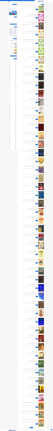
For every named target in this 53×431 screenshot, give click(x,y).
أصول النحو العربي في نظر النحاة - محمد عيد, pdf (33, 56)
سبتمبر (15, 82)
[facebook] (11, 0)
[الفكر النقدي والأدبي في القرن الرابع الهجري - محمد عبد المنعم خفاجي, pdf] (41, 237)
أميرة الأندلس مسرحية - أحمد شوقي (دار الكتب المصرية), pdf (32, 394)
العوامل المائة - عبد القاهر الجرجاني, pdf (34, 301)
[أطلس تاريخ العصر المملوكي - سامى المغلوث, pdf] (41, 330)
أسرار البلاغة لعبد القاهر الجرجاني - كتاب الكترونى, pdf (33, 284)
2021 (15, 107)
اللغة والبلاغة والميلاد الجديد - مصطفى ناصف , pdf (33, 242)
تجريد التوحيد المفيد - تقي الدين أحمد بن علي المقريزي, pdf (32, 157)
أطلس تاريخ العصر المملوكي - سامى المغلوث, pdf (33, 326)
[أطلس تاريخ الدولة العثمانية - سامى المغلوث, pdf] (41, 338)
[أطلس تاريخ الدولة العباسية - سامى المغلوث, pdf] (41, 347)
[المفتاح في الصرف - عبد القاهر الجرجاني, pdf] (41, 313)
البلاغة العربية (37, 91)
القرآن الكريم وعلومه (36, 74)
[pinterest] (14, 0)
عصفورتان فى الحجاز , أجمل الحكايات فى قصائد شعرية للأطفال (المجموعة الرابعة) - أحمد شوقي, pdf (30, 403)
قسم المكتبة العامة (15, 36)
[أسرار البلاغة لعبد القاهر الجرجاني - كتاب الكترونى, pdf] (41, 287)
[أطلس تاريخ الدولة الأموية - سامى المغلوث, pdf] (41, 355)
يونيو (15, 72)
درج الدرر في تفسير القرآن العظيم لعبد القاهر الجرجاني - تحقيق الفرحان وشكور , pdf (30, 73)
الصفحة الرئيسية (33, 0)
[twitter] (14, 13)
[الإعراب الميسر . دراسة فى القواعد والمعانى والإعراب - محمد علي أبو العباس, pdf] (41, 9)
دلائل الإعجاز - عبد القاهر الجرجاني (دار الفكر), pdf (33, 267)
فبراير (15, 76)
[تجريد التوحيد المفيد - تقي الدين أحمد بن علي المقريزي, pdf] (41, 161)
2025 (15, 68)
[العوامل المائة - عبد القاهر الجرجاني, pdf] (41, 304)
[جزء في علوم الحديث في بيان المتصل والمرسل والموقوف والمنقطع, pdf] (41, 135)
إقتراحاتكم (25, 0)
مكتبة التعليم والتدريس (18, 1)
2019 (15, 130)
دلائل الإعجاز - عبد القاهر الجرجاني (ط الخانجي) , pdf (33, 90)
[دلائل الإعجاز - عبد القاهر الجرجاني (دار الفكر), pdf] (41, 271)
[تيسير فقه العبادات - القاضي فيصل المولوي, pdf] (41, 152)
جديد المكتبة (31, 0)
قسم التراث (15, 31)
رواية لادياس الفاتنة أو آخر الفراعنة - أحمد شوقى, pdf (33, 377)
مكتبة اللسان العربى (37, 430)
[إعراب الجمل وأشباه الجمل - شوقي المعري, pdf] (41, 51)
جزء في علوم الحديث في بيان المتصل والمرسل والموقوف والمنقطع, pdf (31, 132)
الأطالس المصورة (36, 327)
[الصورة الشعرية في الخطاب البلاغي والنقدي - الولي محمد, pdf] (41, 211)
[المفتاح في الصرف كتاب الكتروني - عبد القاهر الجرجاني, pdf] (41, 321)
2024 (15, 78)
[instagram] (12, 13)
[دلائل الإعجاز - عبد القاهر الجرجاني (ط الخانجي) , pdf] (41, 93)
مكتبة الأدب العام (21, 1)
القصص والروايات (36, 378)
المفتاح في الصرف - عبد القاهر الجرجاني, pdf (34, 309)
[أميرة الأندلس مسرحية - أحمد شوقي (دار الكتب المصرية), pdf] (41, 397)
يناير (15, 77)
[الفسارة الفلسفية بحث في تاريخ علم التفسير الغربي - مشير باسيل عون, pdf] (41, 228)
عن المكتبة (27, 0)
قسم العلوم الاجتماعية (15, 33)
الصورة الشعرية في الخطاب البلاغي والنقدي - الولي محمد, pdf (32, 208)
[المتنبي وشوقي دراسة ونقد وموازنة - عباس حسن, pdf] (41, 254)
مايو (15, 73)
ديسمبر (15, 69)
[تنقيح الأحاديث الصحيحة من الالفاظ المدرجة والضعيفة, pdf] (41, 127)
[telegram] (15, 0)
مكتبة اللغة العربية (24, 1)
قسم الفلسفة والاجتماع (11, 34)
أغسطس (15, 70)
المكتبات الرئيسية (31, 1)
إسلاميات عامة (37, 150)
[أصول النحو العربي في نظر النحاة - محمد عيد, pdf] (41, 59)
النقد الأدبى (37, 116)
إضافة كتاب (21, 0)
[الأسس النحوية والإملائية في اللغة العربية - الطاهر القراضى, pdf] (41, 26)
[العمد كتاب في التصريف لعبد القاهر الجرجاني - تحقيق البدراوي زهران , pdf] (41, 296)
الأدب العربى (37, 108)
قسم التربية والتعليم (15, 32)
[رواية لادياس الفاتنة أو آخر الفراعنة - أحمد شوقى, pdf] (41, 380)
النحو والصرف (37, 15)
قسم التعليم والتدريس (11, 32)
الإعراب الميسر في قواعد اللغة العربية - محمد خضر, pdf (33, 14)
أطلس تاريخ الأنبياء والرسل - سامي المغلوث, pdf (33, 360)
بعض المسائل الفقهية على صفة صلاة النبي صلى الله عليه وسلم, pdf (32, 174)
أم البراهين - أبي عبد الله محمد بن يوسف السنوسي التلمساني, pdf (32, 191)
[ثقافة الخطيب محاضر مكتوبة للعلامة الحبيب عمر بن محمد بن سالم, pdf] (41, 144)
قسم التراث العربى (11, 31)
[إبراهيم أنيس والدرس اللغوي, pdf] (41, 68)
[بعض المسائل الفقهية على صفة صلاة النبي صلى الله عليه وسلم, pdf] (41, 178)
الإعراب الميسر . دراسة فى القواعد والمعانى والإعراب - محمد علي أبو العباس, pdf (30, 5)
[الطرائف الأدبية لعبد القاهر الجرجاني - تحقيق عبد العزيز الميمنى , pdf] (41, 110)
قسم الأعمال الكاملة (11, 30)
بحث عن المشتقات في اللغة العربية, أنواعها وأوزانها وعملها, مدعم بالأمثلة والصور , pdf (11, 41)
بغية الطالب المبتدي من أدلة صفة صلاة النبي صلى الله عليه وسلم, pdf (31, 166)
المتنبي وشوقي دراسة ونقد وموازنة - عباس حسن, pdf (33, 250)
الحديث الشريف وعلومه (36, 133)
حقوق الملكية (29, 0)
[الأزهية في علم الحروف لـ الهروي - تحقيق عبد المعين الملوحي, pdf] (41, 34)
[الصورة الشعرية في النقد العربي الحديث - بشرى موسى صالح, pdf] (41, 220)
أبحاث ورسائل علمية (14, 28)
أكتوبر (15, 81)
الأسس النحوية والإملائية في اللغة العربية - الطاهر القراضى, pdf (32, 22)
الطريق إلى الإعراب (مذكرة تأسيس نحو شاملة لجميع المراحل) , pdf (12, 47)
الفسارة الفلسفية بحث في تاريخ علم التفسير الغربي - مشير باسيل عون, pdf (31, 225)
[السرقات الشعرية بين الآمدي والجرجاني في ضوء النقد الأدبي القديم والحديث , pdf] (41, 119)
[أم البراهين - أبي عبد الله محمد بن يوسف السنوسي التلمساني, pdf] (41, 195)
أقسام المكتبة (35, 1)
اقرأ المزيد (37, 9)
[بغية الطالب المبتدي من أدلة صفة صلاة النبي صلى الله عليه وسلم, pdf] (41, 169)
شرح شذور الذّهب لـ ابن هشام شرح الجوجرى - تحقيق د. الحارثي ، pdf (11, 50)
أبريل (15, 74)
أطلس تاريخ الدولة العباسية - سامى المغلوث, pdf (33, 343)
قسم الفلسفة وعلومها (15, 35)
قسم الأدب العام (15, 30)
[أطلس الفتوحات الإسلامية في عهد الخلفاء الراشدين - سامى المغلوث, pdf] (41, 372)
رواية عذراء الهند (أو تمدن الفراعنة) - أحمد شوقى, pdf (33, 385)
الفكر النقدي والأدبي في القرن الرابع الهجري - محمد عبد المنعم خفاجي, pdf (31, 233)
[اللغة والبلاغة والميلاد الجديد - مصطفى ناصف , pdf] (41, 245)
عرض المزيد (32, 427)
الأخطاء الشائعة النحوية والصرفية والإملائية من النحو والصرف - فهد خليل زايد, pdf (30, 39)
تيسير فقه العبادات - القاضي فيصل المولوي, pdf (33, 149)
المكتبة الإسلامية (28, 1)
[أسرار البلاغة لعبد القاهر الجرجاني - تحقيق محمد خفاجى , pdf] (41, 279)
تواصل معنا (23, 0)
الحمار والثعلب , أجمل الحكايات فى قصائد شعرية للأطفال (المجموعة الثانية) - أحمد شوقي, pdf (30, 420)
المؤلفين (33, 1)
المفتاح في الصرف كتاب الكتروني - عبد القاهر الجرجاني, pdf (32, 318)
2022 (15, 98)
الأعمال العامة (15, 1)
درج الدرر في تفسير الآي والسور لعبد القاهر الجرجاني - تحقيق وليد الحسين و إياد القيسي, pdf (30, 81)
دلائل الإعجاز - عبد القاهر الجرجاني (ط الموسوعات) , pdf (33, 98)
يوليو (15, 71)
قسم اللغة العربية (11, 35)
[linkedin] (12, 0)
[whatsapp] (13, 0)
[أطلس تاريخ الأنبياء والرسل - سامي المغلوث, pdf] (41, 363)
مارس (15, 75)
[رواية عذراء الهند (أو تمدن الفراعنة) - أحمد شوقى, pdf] (41, 389)
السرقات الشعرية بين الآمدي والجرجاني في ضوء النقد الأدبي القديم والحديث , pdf (30, 115)
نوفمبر (15, 80)
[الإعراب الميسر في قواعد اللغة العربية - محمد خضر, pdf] (41, 17)
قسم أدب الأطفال (11, 29)
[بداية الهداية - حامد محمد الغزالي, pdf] (41, 186)
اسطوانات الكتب (11, 28)
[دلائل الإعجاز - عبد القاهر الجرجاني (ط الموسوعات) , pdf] (41, 102)
